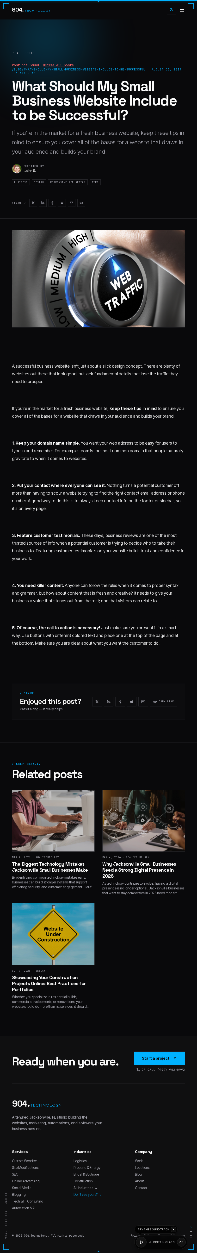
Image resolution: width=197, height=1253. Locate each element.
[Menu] (182, 10)
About (139, 1181)
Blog (138, 1174)
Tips (95, 182)
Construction (83, 1181)
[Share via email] (71, 203)
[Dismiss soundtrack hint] (173, 1229)
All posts (26, 53)
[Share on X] (33, 203)
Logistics (80, 1161)
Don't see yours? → (88, 1194)
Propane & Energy (87, 1167)
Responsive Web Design (68, 182)
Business (21, 182)
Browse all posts (58, 65)
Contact (141, 1188)
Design (39, 182)
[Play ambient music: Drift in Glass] (141, 1242)
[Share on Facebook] (52, 203)
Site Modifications (25, 1167)
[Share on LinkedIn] (43, 203)
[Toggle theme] (171, 9)
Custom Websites (24, 1161)
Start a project (155, 1058)
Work (139, 1161)
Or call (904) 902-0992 (163, 1070)
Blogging (19, 1194)
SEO (15, 1174)
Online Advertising (26, 1181)
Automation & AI (23, 1208)
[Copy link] (81, 203)
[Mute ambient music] (181, 1242)
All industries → (86, 1188)
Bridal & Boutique (86, 1174)
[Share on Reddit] (62, 203)
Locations (142, 1167)
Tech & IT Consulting (27, 1201)
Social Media (21, 1188)
